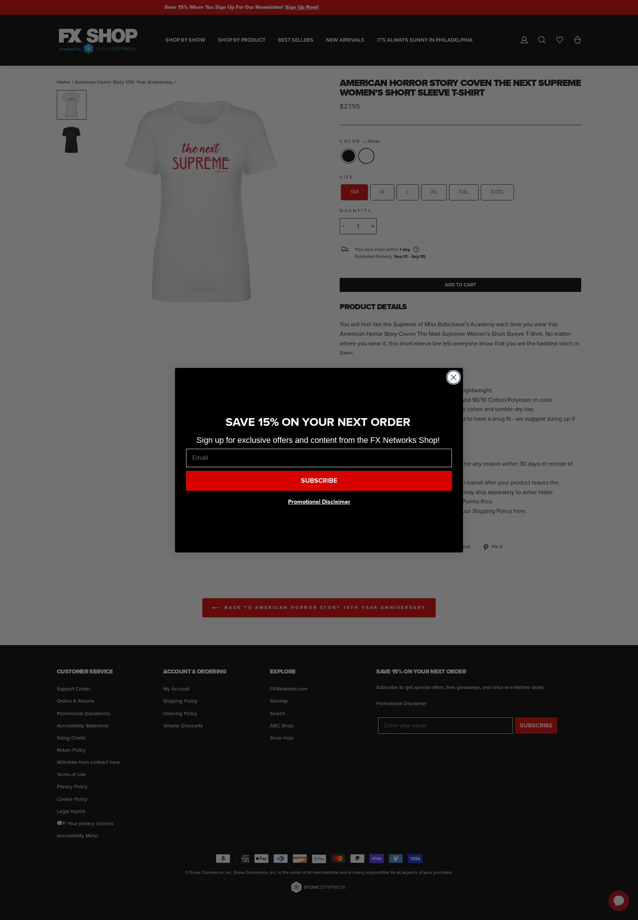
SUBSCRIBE (319, 480)
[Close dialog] (453, 377)
